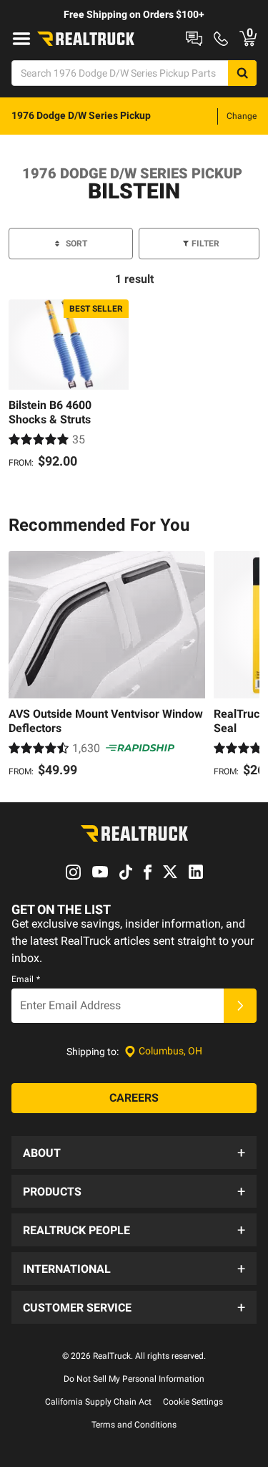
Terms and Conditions (134, 1425)
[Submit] (240, 1006)
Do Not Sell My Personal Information (134, 1379)
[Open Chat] (194, 39)
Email (25, 979)
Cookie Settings (193, 1402)
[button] (134, 1152)
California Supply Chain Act (98, 1402)
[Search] (242, 73)
